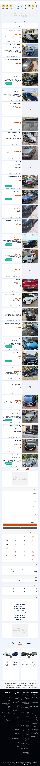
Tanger (19, 135)
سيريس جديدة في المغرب (34, 706)
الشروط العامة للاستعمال (6, 714)
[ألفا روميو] (24, 540)
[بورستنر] (7, 551)
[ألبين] (16, 540)
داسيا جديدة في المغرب (34, 707)
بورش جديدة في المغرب (34, 704)
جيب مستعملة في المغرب (15, 731)
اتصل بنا (9, 717)
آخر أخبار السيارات (7, 710)
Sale (19, 91)
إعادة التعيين (19, 527)
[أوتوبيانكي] (7, 544)
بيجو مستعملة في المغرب (15, 702)
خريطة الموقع (8, 719)
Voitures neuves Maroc (33, 683)
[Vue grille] (19, 26)
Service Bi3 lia (7, 707)
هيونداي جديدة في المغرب (34, 717)
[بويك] (16, 551)
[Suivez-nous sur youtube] (24, 758)
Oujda (19, 428)
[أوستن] (16, 544)
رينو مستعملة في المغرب (15, 698)
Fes (19, 282)
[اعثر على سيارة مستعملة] (36, 2)
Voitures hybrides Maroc (23, 683)
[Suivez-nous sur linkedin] (20, 758)
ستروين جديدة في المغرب (34, 719)
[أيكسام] (33, 540)
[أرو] (7, 540)
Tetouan (18, 326)
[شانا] (16, 555)
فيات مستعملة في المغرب (15, 710)
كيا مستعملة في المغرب (15, 722)
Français (8, 720)
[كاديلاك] (24, 555)
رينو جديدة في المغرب (34, 723)
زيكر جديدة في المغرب (34, 709)
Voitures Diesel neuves (11, 685)
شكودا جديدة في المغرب (34, 736)
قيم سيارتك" (8, 706)
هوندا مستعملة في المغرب (15, 738)
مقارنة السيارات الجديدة (6, 704)
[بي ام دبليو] (33, 551)
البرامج (9, 709)
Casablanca (18, 76)
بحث (19, 525)
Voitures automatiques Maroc (21, 687)
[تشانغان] (7, 555)
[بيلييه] (24, 548)
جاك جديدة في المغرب (34, 729)
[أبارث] (33, 536)
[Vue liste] (21, 26)
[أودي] (24, 544)
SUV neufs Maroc (19, 685)
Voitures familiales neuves (10, 687)
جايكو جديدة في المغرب (34, 720)
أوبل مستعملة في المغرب (15, 721)
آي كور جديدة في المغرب (34, 713)
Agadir (19, 47)
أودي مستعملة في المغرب (15, 712)
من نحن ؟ (8, 696)
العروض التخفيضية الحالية (6, 703)
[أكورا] (7, 536)
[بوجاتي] (24, 551)
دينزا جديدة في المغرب (34, 712)
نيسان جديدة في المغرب (34, 726)
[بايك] (33, 548)
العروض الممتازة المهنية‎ (6, 698)
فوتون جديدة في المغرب (34, 733)
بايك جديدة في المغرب (34, 727)
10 (12, 469)
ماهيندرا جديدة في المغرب (34, 734)
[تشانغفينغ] (33, 559)
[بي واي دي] (33, 555)
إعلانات (9, 700)
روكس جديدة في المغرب (34, 722)
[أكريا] (16, 536)
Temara (19, 384)
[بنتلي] (16, 548)
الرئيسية (36, 10)
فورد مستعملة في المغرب (15, 709)
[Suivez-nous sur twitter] (22, 758)
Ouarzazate (18, 267)
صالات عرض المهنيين (7, 701)
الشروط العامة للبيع (7, 716)
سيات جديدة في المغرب (34, 710)
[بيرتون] (7, 548)
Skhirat (19, 106)
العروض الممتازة (7, 697)
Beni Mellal (18, 62)
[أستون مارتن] (33, 544)
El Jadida (18, 120)
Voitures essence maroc (32, 687)
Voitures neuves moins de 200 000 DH (30, 685)
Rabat (19, 164)
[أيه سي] (24, 536)
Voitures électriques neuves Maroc (11, 683)
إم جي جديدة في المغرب (34, 725)
